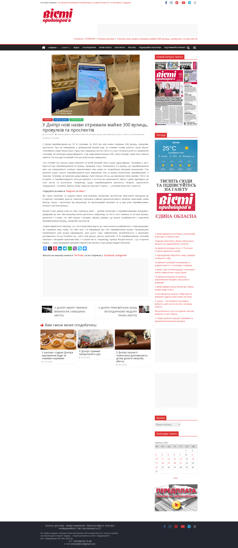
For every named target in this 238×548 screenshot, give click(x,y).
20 (175, 463)
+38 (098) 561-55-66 (82, 541)
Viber (81, 191)
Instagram (120, 255)
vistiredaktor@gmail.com (83, 544)
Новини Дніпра (61, 120)
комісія (126, 134)
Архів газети (105, 47)
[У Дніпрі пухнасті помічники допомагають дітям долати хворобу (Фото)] (133, 331)
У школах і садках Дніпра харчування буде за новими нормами (57, 355)
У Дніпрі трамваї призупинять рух (90, 352)
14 (181, 459)
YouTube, (79, 255)
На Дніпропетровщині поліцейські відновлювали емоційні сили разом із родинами (172, 279)
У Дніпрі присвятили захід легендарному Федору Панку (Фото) (117, 311)
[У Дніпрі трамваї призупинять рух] (95, 331)
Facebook (109, 255)
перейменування (137, 134)
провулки (46, 138)
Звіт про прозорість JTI (89, 528)
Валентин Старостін (80, 134)
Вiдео (76, 47)
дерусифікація (109, 134)
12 (169, 459)
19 (169, 463)
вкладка (92, 134)
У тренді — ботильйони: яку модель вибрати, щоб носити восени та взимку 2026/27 (173, 304)
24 (156, 467)
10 (156, 459)
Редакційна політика (150, 47)
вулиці (99, 134)
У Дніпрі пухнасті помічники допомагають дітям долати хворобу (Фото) (132, 357)
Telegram (70, 191)
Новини (52, 47)
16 (193, 459)
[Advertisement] (147, 30)
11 (163, 459)
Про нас (132, 47)
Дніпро (119, 134)
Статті (65, 47)
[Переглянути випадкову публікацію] (194, 47)
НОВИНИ (47, 120)
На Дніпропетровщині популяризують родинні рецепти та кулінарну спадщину (94, 2)
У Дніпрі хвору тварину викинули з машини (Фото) (70, 311)
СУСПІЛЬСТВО (76, 120)
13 (175, 459)
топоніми (55, 138)
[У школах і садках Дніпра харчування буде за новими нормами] (58, 331)
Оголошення (89, 47)
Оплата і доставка (54, 525)
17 (156, 463)
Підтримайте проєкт (175, 47)
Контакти (120, 47)
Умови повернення (75, 525)
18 (163, 463)
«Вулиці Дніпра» (64, 134)
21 (181, 463)
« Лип (175, 478)
